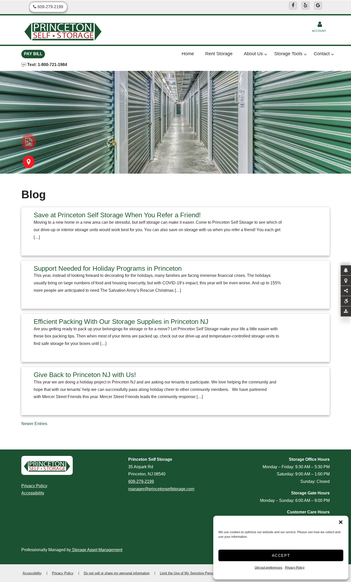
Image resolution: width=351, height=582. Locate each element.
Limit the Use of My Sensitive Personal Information (198, 573)
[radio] (28, 142)
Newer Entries (34, 423)
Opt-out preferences (268, 567)
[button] (340, 522)
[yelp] (305, 6)
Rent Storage (219, 53)
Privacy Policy (294, 567)
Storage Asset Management (96, 550)
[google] (318, 6)
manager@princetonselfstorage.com (161, 489)
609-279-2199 (141, 481)
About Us (253, 53)
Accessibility (32, 493)
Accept (281, 555)
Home (188, 53)
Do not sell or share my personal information (117, 573)
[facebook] (293, 6)
